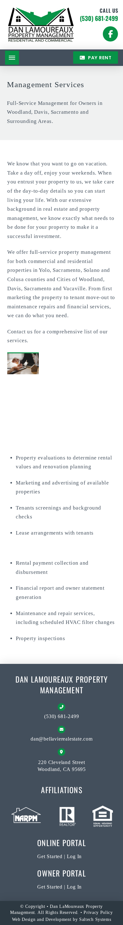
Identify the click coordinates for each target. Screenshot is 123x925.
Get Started (49, 856)
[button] (12, 58)
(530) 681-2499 (99, 18)
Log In (74, 856)
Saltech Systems (95, 919)
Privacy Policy (98, 912)
